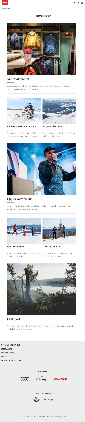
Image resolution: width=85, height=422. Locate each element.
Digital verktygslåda (12, 361)
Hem (3, 8)
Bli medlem (6, 349)
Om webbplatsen (24, 416)
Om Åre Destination (11, 345)
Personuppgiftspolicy (60, 416)
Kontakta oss (8, 353)
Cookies (33, 416)
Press (4, 357)
